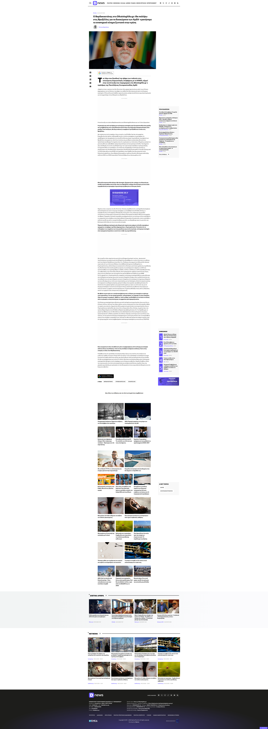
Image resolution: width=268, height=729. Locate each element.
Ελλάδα (95, 13)
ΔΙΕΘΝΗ (128, 3)
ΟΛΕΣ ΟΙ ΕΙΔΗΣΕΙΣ (151, 695)
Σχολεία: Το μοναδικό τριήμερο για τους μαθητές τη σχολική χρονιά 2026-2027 (142, 441)
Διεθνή (160, 122)
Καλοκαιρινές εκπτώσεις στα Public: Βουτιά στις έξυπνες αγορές (106, 488)
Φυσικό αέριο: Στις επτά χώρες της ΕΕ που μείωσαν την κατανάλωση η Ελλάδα (141, 580)
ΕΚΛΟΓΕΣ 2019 (131, 381)
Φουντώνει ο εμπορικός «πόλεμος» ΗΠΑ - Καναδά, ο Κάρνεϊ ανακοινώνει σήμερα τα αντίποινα (168, 119)
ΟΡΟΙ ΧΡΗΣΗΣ (108, 715)
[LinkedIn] (90, 79)
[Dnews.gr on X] (163, 3)
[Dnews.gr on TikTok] (169, 3)
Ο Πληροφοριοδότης (163, 135)
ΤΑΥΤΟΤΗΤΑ (92, 715)
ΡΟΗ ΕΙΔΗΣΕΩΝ (164, 109)
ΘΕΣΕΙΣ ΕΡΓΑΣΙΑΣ (141, 3)
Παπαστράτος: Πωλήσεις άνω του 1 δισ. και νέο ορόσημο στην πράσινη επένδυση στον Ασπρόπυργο (145, 655)
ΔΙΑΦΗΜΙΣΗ (100, 715)
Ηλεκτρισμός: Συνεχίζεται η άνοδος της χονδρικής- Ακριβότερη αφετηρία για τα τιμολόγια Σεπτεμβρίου (121, 655)
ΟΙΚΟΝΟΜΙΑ (116, 3)
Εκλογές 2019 (160, 622)
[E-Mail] (90, 83)
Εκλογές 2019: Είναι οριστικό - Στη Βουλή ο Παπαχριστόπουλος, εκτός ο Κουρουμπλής (168, 616)
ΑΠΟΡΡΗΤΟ (264, 728)
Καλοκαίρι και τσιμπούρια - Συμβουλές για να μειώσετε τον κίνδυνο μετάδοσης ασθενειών (169, 679)
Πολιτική (91, 622)
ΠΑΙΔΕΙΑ (133, 3)
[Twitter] (90, 76)
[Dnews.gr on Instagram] (166, 3)
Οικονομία (166, 339)
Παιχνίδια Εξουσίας (163, 129)
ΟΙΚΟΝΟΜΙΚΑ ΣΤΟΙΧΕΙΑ (173, 715)
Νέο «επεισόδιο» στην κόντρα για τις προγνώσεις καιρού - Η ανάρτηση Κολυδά (168, 148)
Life (164, 361)
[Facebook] (90, 72)
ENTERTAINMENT (151, 3)
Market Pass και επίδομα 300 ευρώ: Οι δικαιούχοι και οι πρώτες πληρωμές (170, 336)
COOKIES (149, 715)
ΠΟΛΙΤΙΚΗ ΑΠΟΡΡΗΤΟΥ (139, 715)
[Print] (90, 86)
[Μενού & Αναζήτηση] (90, 3)
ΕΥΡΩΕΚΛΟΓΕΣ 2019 (120, 381)
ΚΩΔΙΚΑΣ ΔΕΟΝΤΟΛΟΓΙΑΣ (159, 715)
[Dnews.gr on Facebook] (160, 3)
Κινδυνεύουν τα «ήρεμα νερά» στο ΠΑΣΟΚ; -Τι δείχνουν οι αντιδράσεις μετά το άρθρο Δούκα (168, 126)
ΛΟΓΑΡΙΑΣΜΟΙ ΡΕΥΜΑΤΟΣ (166, 491)
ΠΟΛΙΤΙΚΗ (110, 3)
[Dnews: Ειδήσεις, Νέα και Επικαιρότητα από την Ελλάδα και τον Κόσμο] (99, 3)
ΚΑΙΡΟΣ (162, 487)
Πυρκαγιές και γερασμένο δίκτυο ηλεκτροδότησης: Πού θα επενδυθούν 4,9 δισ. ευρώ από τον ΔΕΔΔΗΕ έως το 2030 (124, 581)
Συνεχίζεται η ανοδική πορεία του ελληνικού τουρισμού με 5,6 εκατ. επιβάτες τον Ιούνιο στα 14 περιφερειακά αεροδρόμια (141, 490)
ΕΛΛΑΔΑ (123, 3)
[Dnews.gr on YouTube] (175, 3)
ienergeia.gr (90, 659)
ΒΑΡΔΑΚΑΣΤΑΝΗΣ (108, 381)
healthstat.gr (91, 683)
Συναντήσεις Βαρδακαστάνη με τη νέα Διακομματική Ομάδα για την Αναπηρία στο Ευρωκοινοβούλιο (122, 616)
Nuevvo (137, 722)
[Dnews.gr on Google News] (172, 3)
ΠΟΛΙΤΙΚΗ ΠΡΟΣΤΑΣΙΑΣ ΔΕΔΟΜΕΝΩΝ (123, 715)
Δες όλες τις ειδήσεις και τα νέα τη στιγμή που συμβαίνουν (124, 393)
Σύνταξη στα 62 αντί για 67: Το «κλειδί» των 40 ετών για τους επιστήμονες (124, 441)
